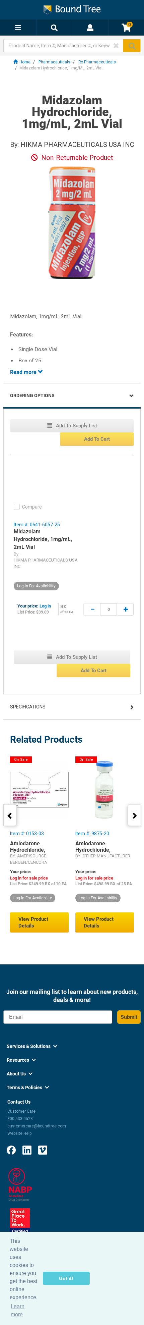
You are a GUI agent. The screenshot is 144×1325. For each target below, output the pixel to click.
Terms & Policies (28, 1087)
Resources (21, 1060)
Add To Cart (97, 439)
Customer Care (21, 1111)
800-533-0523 (20, 1118)
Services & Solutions (32, 1046)
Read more (24, 372)
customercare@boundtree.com (36, 1126)
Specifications (28, 706)
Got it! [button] (66, 1278)
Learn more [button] (17, 1310)
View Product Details (33, 922)
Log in (45, 605)
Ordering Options (32, 395)
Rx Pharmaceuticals (97, 62)
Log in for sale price (29, 878)
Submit (129, 1017)
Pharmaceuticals (54, 62)
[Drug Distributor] (20, 1184)
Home (24, 62)
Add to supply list (76, 426)
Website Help (19, 1133)
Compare (32, 507)
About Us (19, 1073)
